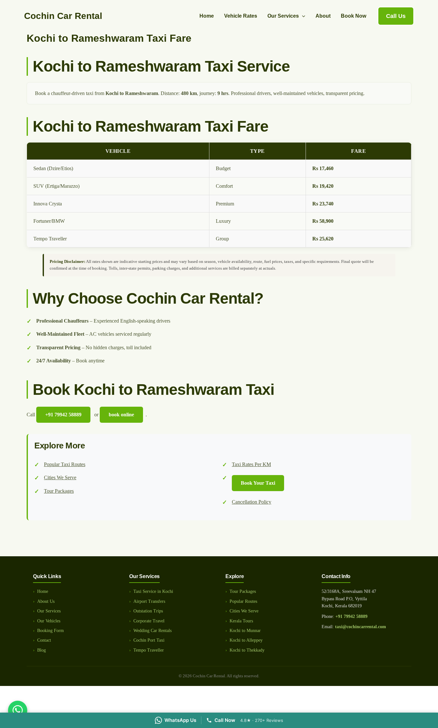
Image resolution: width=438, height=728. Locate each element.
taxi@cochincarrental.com (360, 626)
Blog (41, 650)
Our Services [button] (283, 16)
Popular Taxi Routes (64, 464)
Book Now (353, 16)
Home (206, 16)
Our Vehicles (48, 621)
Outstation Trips (148, 611)
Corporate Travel (148, 621)
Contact (44, 640)
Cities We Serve (60, 477)
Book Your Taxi (258, 483)
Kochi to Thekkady (247, 650)
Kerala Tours (241, 621)
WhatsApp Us (180, 720)
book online (121, 414)
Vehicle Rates (240, 16)
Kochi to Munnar (245, 630)
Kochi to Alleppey (246, 640)
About (323, 16)
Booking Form (50, 630)
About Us (46, 601)
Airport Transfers (149, 601)
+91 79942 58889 (351, 616)
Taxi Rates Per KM (251, 464)
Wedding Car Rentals (152, 630)
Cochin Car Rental (63, 16)
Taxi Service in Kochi (153, 591)
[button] (302, 16)
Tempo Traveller (148, 650)
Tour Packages (59, 491)
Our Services (49, 611)
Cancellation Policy (251, 502)
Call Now (225, 720)
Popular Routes (243, 601)
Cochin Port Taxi (148, 640)
